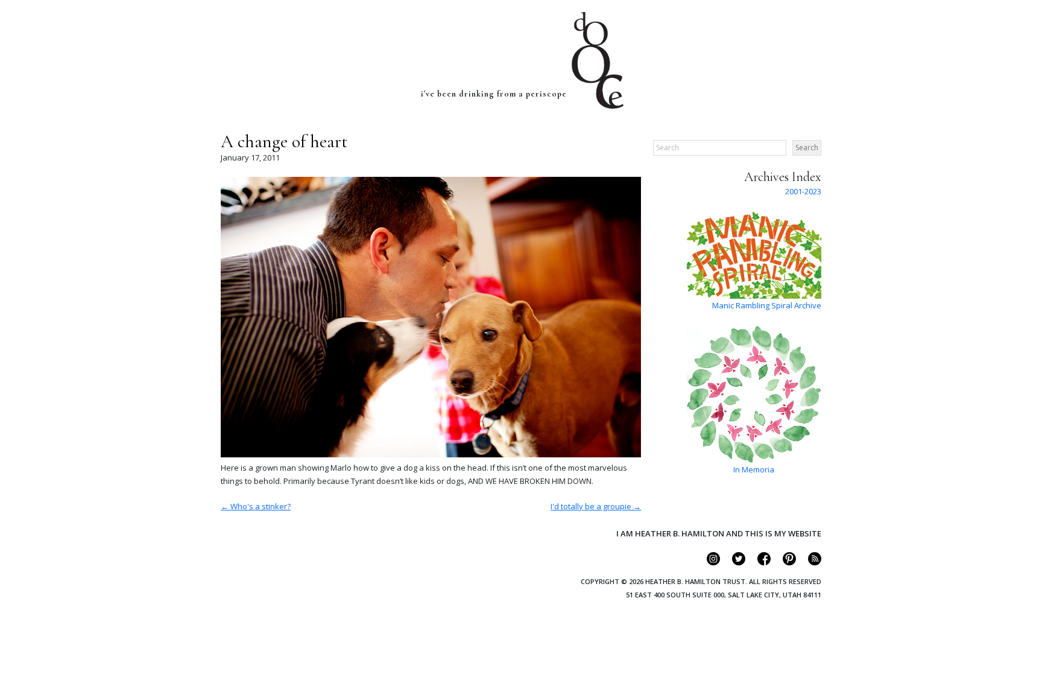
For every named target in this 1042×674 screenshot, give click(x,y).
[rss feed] (809, 562)
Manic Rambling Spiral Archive (766, 305)
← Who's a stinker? (256, 506)
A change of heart (284, 141)
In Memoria (753, 469)
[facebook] (759, 562)
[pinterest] (784, 562)
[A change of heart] (431, 454)
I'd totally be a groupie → (596, 506)
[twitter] (733, 562)
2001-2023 (803, 191)
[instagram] (708, 562)
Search (806, 147)
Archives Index (782, 176)
